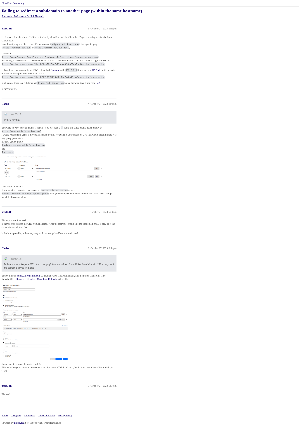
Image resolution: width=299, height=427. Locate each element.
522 (98, 83)
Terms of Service (46, 415)
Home (5, 415)
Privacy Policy (65, 415)
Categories (16, 415)
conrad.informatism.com (28, 275)
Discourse (19, 422)
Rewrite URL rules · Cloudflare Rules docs (37, 279)
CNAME (96, 70)
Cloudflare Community (13, 3)
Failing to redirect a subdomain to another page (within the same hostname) (72, 10)
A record (55, 70)
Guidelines (29, 415)
